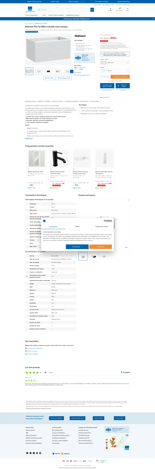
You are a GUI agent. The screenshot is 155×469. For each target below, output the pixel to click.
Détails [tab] (78, 226)
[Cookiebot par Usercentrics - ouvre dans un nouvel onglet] (105, 221)
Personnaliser (76, 246)
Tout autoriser (101, 246)
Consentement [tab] (53, 226)
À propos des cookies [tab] (102, 226)
